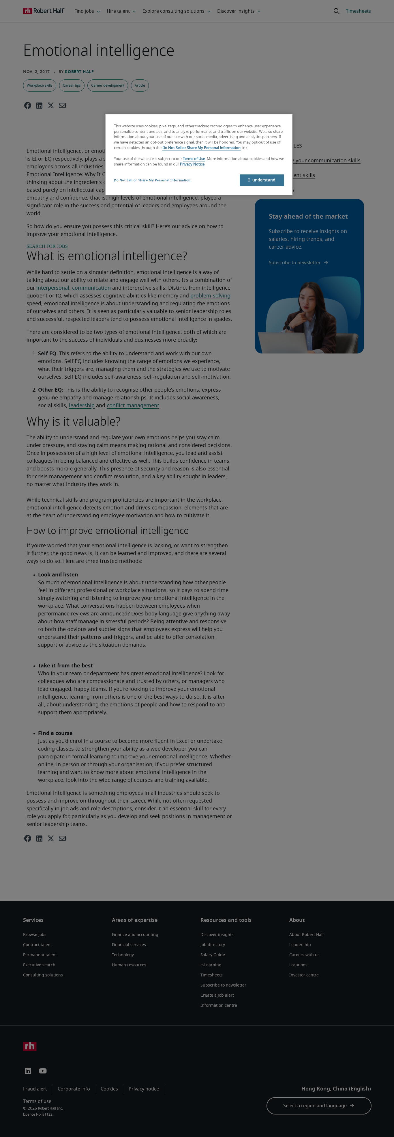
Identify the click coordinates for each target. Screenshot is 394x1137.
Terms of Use (194, 159)
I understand (261, 180)
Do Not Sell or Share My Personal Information (201, 148)
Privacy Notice (192, 164)
